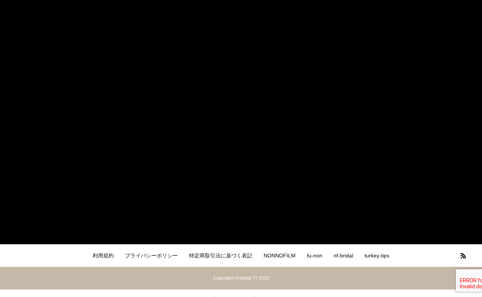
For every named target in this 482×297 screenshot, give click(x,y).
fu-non (314, 256)
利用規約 (103, 256)
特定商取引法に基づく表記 (220, 256)
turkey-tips (377, 256)
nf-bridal (343, 256)
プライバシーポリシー (151, 256)
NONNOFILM (280, 256)
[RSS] (463, 255)
